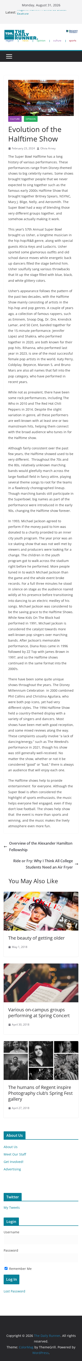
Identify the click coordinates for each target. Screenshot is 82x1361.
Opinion (31, 118)
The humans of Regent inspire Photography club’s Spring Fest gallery (40, 1093)
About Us (11, 1147)
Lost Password (14, 1291)
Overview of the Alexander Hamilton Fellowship (40, 846)
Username (11, 1232)
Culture (15, 118)
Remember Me (20, 1268)
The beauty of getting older (36, 938)
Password (11, 1250)
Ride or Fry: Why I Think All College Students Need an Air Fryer (43, 864)
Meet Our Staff (15, 1154)
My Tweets (12, 1207)
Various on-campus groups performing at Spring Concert (39, 1013)
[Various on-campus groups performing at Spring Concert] (41, 966)
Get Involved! (13, 1162)
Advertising (12, 1169)
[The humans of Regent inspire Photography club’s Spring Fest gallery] (41, 1044)
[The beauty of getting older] (41, 894)
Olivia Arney (48, 148)
